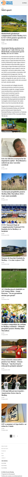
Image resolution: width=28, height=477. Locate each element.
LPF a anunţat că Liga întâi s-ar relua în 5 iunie (14, 425)
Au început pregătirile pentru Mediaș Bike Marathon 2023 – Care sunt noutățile (13, 194)
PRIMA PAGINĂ (4, 446)
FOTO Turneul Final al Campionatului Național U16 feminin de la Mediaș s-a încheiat (12, 228)
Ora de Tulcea (4, 465)
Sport (2, 453)
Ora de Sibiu (3, 463)
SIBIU (2, 455)
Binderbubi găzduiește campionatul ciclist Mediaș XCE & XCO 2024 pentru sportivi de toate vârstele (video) (14, 37)
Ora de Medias (4, 467)
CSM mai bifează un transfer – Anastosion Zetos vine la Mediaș (13, 393)
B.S (3, 42)
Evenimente (3, 450)
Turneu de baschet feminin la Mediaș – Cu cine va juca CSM (13, 259)
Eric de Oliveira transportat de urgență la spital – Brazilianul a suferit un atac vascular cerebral (13, 162)
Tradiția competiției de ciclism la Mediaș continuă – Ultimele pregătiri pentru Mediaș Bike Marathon (13, 327)
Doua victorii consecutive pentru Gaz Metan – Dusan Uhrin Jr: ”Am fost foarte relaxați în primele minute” (12, 363)
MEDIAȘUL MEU (4, 448)
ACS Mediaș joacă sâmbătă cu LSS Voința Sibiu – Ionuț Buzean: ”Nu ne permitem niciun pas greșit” (12, 292)
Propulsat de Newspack (8, 474)
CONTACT (3, 458)
